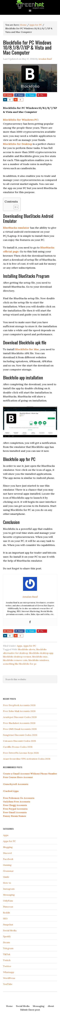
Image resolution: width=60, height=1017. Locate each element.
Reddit (6, 912)
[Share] (5, 99)
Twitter (7, 966)
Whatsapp (8, 972)
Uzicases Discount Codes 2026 (19, 741)
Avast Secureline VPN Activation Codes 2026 (26, 758)
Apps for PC (29, 645)
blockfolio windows (38, 660)
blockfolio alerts (26, 649)
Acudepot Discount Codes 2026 (20, 717)
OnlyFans (8, 900)
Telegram (8, 948)
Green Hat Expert (30, 4)
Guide (6, 876)
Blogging (8, 847)
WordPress (9, 978)
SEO (5, 918)
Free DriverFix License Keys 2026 (21, 752)
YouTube (7, 984)
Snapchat (8, 924)
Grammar (8, 871)
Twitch (6, 960)
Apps (19, 645)
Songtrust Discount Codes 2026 (20, 735)
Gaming (7, 865)
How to (7, 882)
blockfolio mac (40, 656)
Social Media (9, 930)
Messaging (9, 894)
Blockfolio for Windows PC (20, 119)
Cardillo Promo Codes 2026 (17, 746)
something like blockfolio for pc (20, 663)
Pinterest (8, 906)
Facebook (8, 859)
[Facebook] (30, 622)
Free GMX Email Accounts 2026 (20, 729)
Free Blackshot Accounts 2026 (19, 723)
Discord (7, 853)
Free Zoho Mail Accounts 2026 (19, 711)
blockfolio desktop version (17, 656)
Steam (6, 942)
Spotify (7, 936)
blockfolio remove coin (15, 660)
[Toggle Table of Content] (14, 207)
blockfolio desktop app (41, 653)
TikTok (6, 954)
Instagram (9, 888)
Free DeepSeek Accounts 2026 (19, 705)
